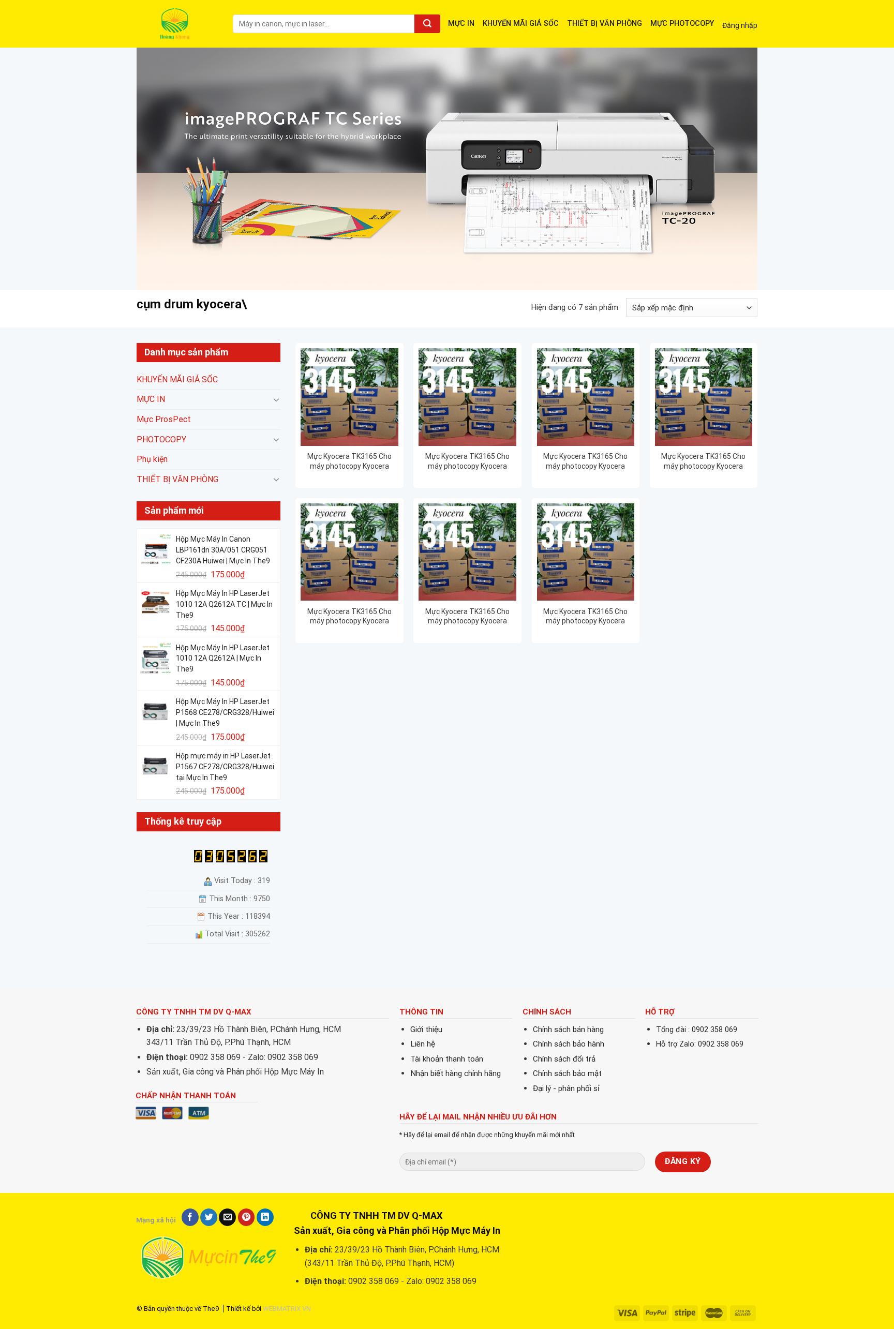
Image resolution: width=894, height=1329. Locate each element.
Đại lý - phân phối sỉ (566, 1088)
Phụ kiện (152, 460)
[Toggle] (276, 399)
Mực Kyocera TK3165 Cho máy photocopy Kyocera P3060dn (349, 616)
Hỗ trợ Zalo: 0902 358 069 (699, 1044)
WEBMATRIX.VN (287, 1308)
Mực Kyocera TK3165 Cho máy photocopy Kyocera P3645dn (585, 616)
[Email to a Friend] (227, 1217)
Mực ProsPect (164, 419)
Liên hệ (422, 1044)
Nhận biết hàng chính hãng (455, 1073)
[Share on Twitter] (208, 1217)
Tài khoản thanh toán (446, 1059)
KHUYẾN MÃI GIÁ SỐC (521, 23)
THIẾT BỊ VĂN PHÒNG (604, 23)
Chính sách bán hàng (568, 1029)
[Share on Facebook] (190, 1217)
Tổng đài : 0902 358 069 (696, 1029)
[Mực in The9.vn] (177, 23)
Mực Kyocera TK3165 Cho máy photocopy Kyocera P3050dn (585, 461)
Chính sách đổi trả (564, 1059)
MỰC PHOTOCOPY (682, 23)
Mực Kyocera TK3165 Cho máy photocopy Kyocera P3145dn (467, 616)
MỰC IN (461, 23)
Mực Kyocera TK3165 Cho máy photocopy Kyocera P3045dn (349, 461)
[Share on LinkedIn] (265, 1217)
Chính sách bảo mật (567, 1073)
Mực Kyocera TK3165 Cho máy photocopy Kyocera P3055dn (703, 461)
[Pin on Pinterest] (246, 1217)
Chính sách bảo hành (568, 1044)
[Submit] (427, 23)
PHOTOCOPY (161, 439)
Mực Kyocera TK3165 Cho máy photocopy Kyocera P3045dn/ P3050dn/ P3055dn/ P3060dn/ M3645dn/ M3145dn (467, 461)
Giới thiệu (426, 1029)
